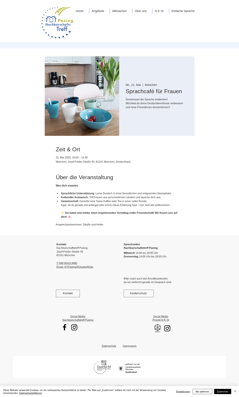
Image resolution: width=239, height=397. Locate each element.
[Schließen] (235, 391)
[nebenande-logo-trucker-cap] (157, 328)
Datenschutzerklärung (30, 393)
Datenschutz (109, 346)
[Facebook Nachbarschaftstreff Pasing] (64, 327)
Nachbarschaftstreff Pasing (77, 320)
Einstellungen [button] (183, 391)
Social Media (77, 316)
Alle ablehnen (202, 391)
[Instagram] (74, 327)
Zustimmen (222, 391)
